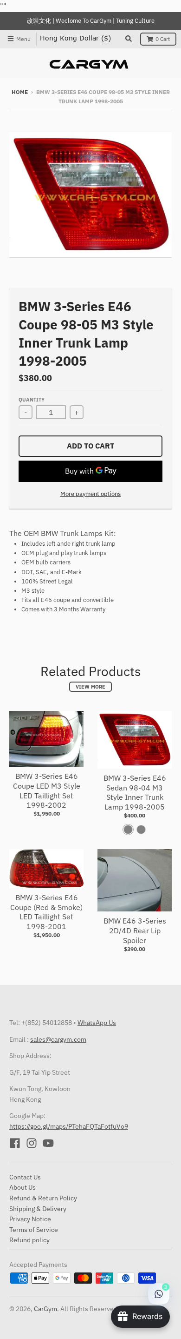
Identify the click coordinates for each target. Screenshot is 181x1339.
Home (20, 91)
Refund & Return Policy (43, 1198)
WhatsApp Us (97, 1022)
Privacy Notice (30, 1219)
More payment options (90, 494)
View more (90, 686)
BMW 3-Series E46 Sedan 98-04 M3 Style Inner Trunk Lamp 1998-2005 (134, 792)
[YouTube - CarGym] (48, 1143)
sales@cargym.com (58, 1039)
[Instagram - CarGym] (31, 1143)
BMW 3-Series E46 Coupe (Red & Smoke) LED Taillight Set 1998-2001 (46, 912)
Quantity (32, 399)
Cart (162, 38)
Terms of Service (33, 1229)
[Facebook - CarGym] (14, 1143)
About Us (22, 1187)
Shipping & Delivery (37, 1209)
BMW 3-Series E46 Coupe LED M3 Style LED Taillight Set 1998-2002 (46, 790)
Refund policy (29, 1240)
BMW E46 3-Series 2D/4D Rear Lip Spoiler (134, 930)
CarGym (45, 1309)
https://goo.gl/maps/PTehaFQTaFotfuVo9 (68, 1126)
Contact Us (25, 1177)
